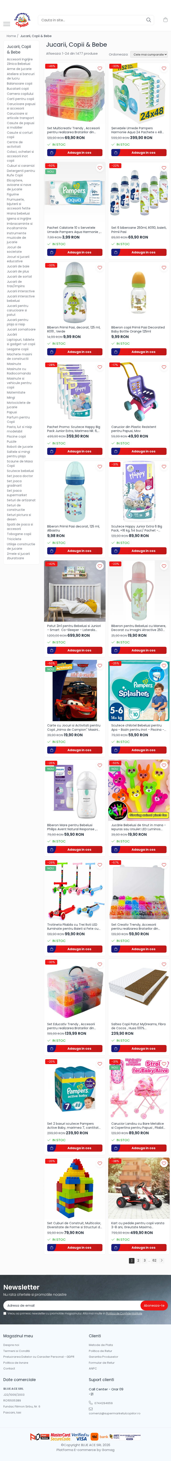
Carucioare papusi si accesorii (21, 106)
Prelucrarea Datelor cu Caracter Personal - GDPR (38, 1357)
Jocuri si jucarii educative (18, 259)
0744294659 (103, 1403)
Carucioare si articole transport (20, 115)
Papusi (12, 412)
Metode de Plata (101, 1345)
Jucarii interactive (21, 291)
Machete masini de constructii (19, 356)
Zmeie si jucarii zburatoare (18, 555)
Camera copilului (20, 94)
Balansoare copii (19, 83)
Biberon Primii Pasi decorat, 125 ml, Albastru (73, 528)
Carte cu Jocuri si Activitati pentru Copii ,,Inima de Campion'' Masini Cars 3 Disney (73, 727)
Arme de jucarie (19, 69)
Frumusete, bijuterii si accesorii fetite (19, 204)
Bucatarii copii (18, 88)
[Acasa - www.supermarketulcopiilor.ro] (22, 20)
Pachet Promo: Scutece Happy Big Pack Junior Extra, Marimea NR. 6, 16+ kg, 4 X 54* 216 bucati (73, 429)
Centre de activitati (15, 144)
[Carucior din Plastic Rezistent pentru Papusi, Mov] (139, 392)
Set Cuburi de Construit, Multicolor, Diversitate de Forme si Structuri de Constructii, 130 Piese (74, 1225)
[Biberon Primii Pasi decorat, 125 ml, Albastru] (75, 491)
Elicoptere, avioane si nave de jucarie (19, 184)
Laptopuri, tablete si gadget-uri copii (21, 341)
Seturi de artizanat (21, 500)
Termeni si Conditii (16, 1351)
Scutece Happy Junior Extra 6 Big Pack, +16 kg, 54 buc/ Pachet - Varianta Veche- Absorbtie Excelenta (136, 528)
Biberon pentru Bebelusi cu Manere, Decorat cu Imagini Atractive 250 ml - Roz (138, 628)
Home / (13, 36)
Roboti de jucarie (20, 446)
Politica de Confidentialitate (124, 1313)
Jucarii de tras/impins (16, 283)
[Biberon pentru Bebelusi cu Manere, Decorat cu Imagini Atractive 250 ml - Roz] (139, 591)
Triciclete (14, 539)
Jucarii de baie (18, 266)
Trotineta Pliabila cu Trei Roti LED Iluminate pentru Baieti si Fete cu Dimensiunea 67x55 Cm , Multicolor (74, 927)
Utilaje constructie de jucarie (21, 546)
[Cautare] (148, 20)
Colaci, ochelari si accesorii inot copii (20, 156)
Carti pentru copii (20, 99)
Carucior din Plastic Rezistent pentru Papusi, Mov (133, 429)
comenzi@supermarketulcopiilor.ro (108, 1413)
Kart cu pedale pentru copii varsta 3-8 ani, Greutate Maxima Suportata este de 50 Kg (137, 1225)
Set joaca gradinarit (14, 483)
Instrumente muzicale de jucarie (16, 237)
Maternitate (16, 392)
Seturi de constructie (16, 507)
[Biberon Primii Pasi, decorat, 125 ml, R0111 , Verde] (75, 292)
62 (154, 1260)
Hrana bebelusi (18, 213)
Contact (9, 1369)
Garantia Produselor (103, 1357)
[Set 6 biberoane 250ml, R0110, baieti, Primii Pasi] (139, 192)
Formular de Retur (102, 1363)
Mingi (11, 397)
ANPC (93, 1369)
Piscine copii (16, 436)
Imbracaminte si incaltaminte (20, 225)
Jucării (12, 334)
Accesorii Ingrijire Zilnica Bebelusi (20, 61)
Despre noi (11, 1345)
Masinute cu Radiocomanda (19, 371)
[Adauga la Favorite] (100, 68)
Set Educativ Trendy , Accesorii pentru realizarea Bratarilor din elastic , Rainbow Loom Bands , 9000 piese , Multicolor (71, 1026)
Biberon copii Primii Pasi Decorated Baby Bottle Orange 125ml (138, 329)
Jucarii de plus (18, 271)
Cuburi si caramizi (21, 165)
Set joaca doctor (20, 476)
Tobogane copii (19, 534)
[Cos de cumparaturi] (165, 20)
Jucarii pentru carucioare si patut (17, 310)
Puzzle (11, 441)
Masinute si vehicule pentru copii (19, 383)
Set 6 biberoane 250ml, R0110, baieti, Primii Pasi (139, 230)
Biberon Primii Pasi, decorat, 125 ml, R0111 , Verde (73, 329)
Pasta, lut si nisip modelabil (19, 429)
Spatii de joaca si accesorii (20, 526)
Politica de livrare (15, 1363)
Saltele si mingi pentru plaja (18, 454)
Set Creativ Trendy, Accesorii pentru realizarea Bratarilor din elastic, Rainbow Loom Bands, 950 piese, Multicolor (137, 927)
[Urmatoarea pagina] (161, 1261)
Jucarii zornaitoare (21, 329)
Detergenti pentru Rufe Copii (21, 173)
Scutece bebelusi (20, 471)
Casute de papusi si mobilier (20, 125)
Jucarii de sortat (19, 276)
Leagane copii (17, 349)
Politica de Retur (100, 1351)
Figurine (13, 194)
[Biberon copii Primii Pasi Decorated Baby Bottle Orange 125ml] (139, 292)
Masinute (14, 364)
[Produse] (6, 24)
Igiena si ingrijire (19, 218)
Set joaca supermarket (17, 492)
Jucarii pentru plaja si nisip (17, 322)
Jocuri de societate (14, 249)
